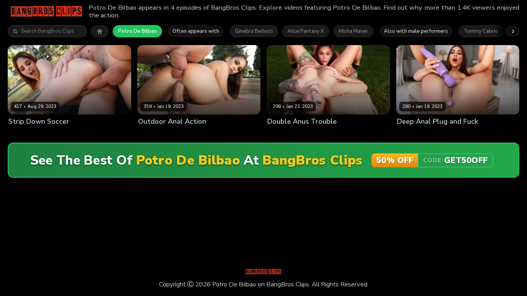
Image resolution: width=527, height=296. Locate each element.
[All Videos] (100, 31)
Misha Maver (353, 31)
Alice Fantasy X (305, 31)
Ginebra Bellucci (254, 31)
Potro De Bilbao (137, 31)
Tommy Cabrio (481, 31)
